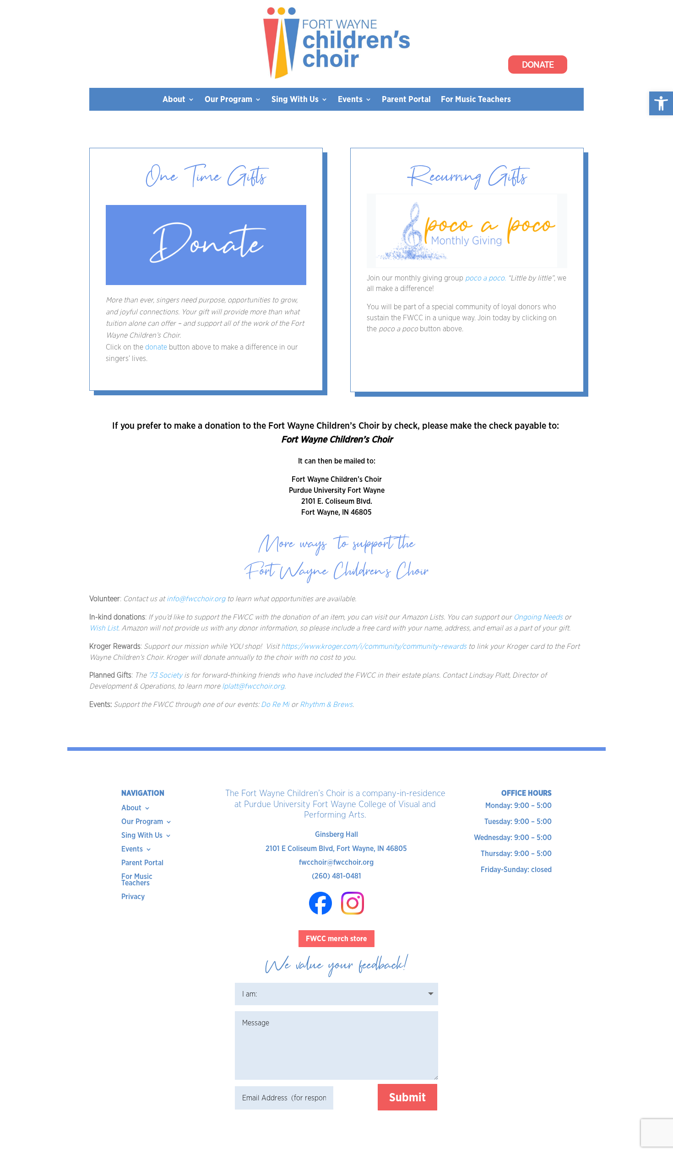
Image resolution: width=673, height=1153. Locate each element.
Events (350, 100)
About (174, 100)
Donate (538, 64)
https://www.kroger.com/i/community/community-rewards (374, 646)
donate (157, 347)
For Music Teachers (476, 100)
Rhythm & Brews (326, 704)
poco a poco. (485, 278)
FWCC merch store (336, 938)
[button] (661, 103)
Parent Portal (406, 100)
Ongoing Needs (538, 617)
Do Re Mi (275, 704)
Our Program (228, 100)
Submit (407, 1097)
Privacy (133, 897)
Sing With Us (295, 100)
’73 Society (165, 675)
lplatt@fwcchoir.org (253, 686)
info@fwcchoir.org (196, 598)
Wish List (103, 628)
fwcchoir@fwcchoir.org (336, 862)
